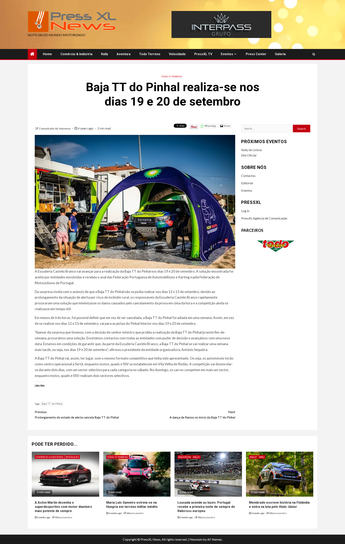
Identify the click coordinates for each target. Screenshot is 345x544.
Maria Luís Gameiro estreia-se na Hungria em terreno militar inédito (132, 505)
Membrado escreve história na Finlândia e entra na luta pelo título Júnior (279, 505)
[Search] (313, 54)
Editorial (247, 183)
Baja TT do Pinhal (52, 403)
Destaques (72, 456)
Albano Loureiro (63, 517)
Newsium (195, 539)
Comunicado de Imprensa (55, 128)
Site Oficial (248, 155)
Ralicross (184, 456)
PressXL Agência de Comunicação (264, 218)
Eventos (227, 54)
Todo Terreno (149, 54)
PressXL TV (203, 54)
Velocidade (177, 54)
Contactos (248, 175)
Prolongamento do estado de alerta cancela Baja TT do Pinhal (77, 414)
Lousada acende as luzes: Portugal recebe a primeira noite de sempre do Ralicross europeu (206, 507)
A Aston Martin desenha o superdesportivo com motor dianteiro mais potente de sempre (63, 507)
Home (47, 54)
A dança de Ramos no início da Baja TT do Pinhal (202, 414)
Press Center (256, 54)
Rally (104, 54)
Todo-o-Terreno (171, 76)
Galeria (280, 54)
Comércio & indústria (76, 54)
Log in (245, 211)
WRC (261, 456)
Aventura (124, 54)
